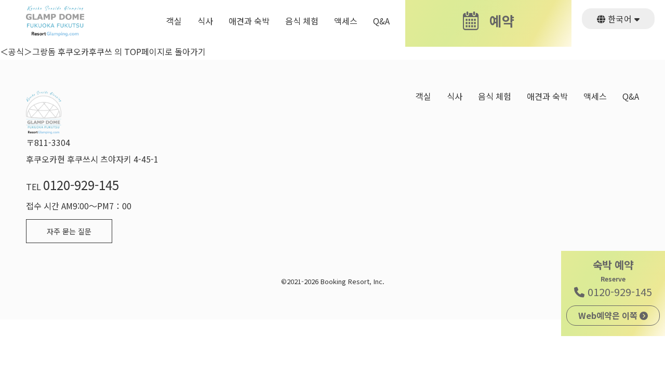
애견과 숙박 (249, 21)
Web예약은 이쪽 (609, 315)
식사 (205, 21)
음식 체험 (301, 21)
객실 (174, 21)
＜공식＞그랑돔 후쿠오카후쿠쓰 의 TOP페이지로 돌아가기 (103, 51)
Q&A (381, 21)
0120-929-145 (618, 291)
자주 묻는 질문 (69, 231)
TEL (72, 186)
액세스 (345, 21)
